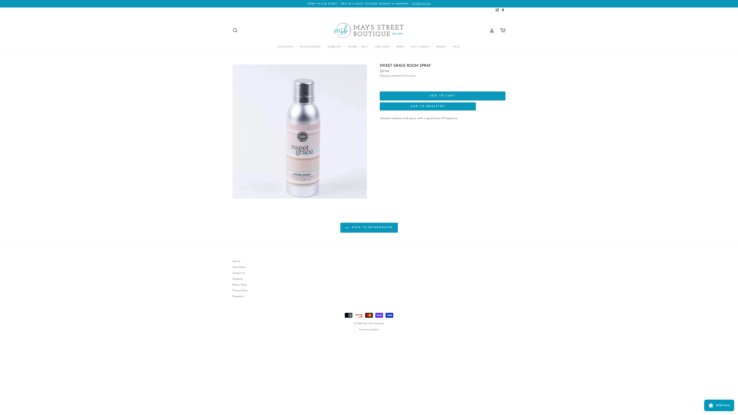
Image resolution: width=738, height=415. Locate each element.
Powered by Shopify (369, 330)
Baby (401, 47)
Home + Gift (358, 47)
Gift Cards (420, 47)
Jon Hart (382, 47)
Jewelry (334, 47)
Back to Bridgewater (372, 227)
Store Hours (239, 267)
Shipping (385, 76)
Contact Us (239, 273)
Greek (441, 47)
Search (236, 261)
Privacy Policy (240, 290)
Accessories (310, 47)
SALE (457, 47)
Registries (238, 296)
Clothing (285, 47)
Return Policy (240, 285)
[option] (369, 4)
